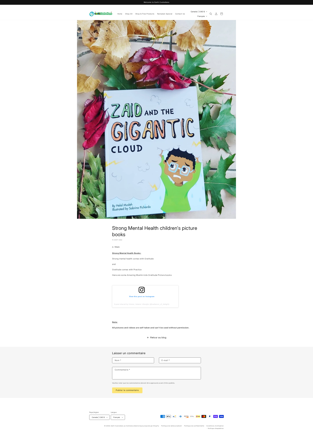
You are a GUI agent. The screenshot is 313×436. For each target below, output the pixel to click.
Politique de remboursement (171, 426)
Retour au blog (158, 337)
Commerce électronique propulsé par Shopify (142, 426)
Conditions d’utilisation (215, 426)
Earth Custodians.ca (118, 426)
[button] (210, 14)
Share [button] (117, 247)
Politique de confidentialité (194, 426)
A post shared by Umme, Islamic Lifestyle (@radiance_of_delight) (141, 304)
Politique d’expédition (216, 428)
